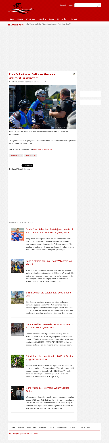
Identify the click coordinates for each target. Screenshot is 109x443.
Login (71, 5)
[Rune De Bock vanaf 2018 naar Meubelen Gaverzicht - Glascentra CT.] (42, 128)
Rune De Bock (16, 155)
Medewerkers (62, 19)
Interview (42, 19)
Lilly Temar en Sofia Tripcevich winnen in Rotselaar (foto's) (48, 24)
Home (12, 19)
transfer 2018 (31, 155)
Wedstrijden (30, 19)
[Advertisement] (42, 49)
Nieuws (20, 19)
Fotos (51, 427)
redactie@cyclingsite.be (42, 149)
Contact (63, 5)
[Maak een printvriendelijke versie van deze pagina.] (74, 74)
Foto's (51, 19)
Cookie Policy (85, 427)
